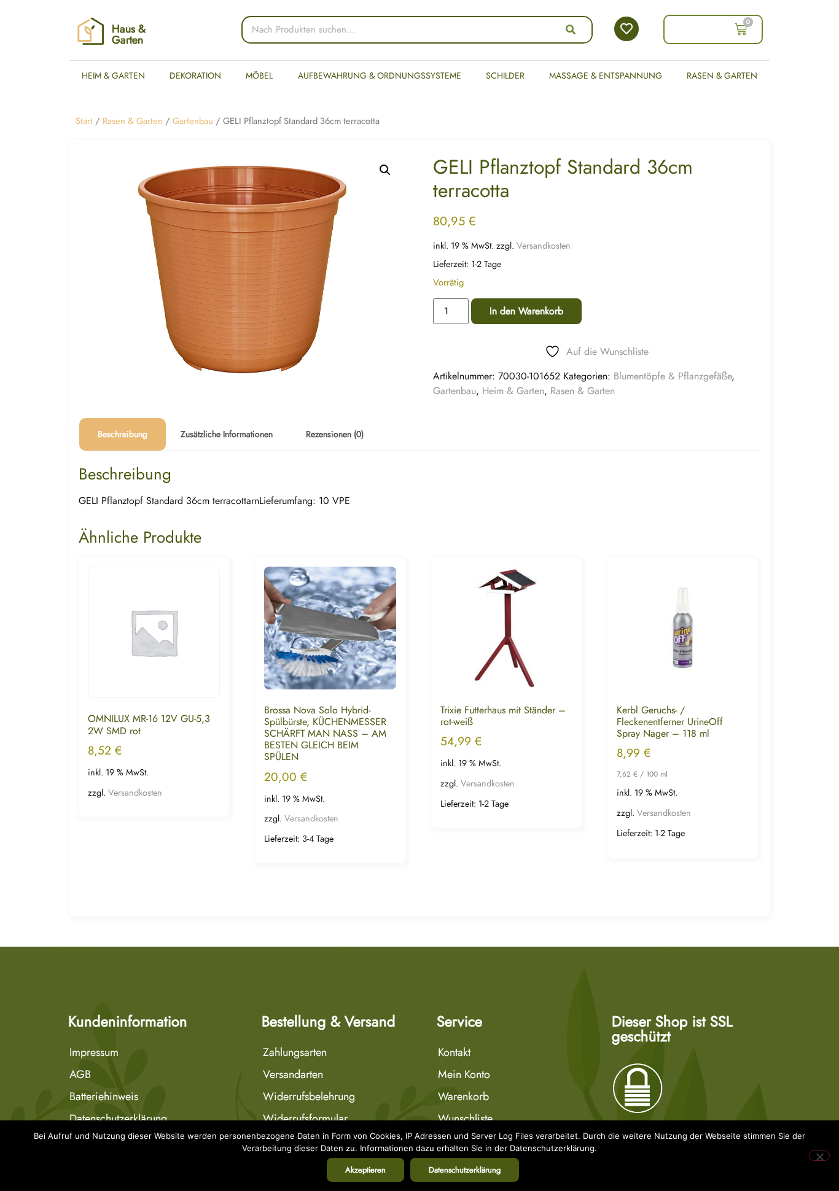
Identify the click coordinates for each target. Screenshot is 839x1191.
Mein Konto (464, 1074)
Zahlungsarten (295, 1052)
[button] (385, 170)
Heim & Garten (113, 75)
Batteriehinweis (103, 1096)
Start (84, 121)
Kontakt (454, 1052)
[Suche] (570, 29)
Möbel (259, 75)
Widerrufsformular (305, 1119)
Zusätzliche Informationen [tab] (227, 434)
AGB (80, 1074)
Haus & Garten (129, 34)
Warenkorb (463, 1096)
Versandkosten (544, 245)
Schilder (505, 75)
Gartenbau (193, 121)
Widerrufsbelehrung (309, 1096)
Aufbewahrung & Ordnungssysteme (379, 75)
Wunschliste (465, 1119)
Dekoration (195, 75)
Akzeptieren (365, 1170)
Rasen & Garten (722, 75)
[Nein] (819, 1155)
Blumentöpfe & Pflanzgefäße (673, 376)
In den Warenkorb (526, 311)
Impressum (94, 1052)
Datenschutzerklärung (118, 1119)
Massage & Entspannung (605, 75)
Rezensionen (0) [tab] (335, 434)
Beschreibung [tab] (122, 434)
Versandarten (293, 1074)
